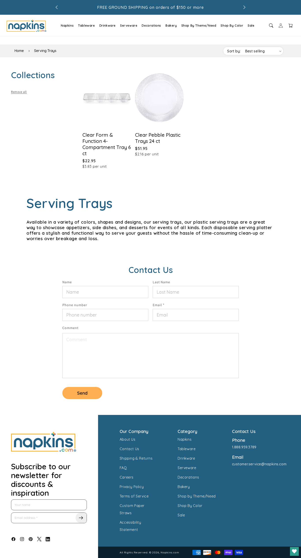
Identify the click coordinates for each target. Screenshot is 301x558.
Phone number (74, 305)
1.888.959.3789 (244, 447)
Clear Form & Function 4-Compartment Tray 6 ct (106, 144)
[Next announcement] (244, 7)
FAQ (123, 468)
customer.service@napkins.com (259, 464)
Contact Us (129, 449)
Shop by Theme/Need (197, 496)
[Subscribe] (81, 518)
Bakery (171, 26)
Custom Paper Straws (132, 509)
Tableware (86, 26)
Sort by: (233, 51)
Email (159, 305)
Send (82, 393)
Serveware (128, 26)
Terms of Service (134, 496)
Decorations (151, 26)
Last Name (161, 282)
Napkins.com (170, 552)
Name (67, 282)
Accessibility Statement (130, 526)
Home (19, 50)
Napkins (67, 26)
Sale (251, 26)
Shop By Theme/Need (198, 26)
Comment (70, 328)
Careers (127, 477)
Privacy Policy (132, 486)
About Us (128, 439)
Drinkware (107, 26)
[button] (66, 25)
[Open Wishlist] (294, 551)
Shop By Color (232, 26)
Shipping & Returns (136, 458)
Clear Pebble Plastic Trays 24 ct (157, 138)
